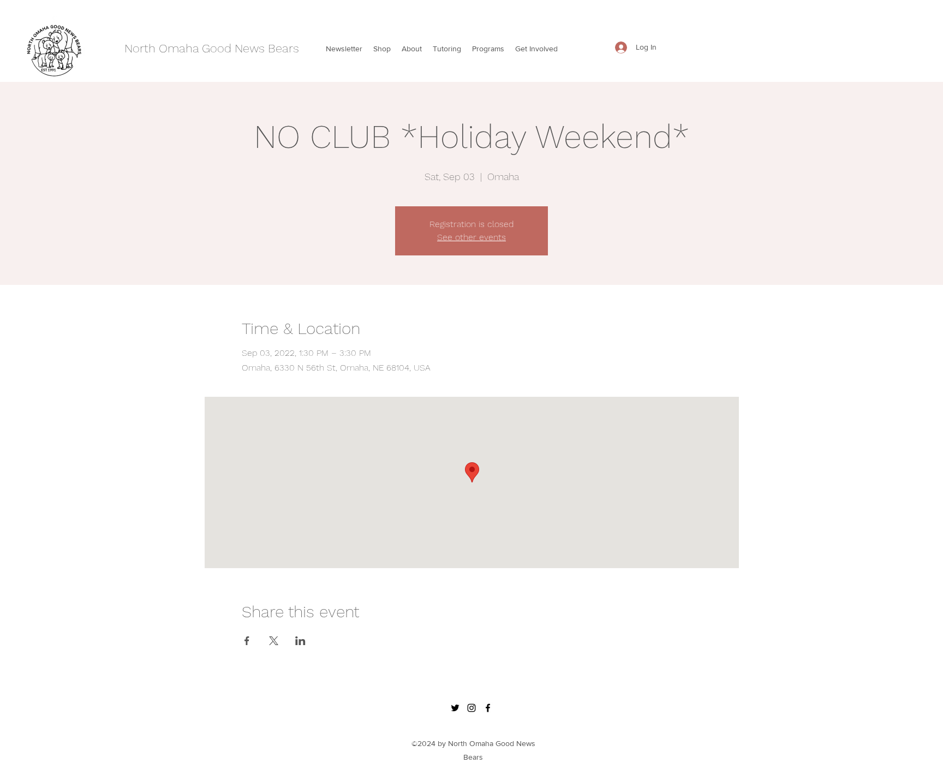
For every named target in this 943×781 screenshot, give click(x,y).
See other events (471, 237)
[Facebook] (487, 707)
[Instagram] (471, 707)
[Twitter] (455, 707)
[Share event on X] (273, 640)
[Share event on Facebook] (247, 640)
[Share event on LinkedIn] (300, 640)
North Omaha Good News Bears (211, 48)
